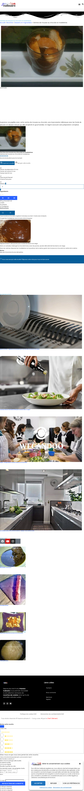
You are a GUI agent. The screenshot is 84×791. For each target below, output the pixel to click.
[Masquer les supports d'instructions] (11, 213)
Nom (1, 774)
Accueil (2, 23)
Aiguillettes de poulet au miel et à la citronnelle (11, 633)
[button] (80, 764)
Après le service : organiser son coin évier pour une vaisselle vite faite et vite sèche (20, 349)
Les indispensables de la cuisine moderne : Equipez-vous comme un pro (17, 530)
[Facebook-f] (4, 703)
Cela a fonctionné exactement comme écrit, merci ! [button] (16, 757)
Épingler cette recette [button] (23, 163)
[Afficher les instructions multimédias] (3, 213)
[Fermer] (2, 726)
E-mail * (2, 780)
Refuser (53, 783)
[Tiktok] (17, 541)
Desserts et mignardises (23, 23)
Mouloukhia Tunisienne (5, 567)
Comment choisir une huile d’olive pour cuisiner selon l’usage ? (15, 409)
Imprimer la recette (8, 163)
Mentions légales (49, 698)
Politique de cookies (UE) (28, 714)
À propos (49, 688)
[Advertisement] (42, 106)
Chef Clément (52, 718)
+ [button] (0, 189)
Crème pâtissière (4, 660)
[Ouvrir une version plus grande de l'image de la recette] (13, 127)
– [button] (5, 183)
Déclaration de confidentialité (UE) (52, 714)
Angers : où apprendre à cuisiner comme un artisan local (13, 462)
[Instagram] (12, 541)
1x (2, 198)
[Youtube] (7, 541)
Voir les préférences (71, 783)
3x (14, 198)
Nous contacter (51, 692)
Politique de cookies (46, 787)
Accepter (38, 783)
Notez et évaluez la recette (12, 783)
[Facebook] (2, 541)
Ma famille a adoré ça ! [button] (7, 759)
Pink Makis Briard (4, 605)
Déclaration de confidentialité (62, 787)
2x (8, 198)
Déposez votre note (28, 259)
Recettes (10, 23)
